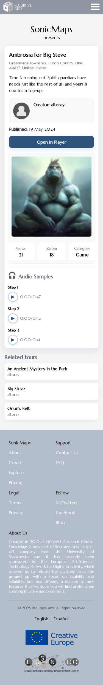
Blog (60, 522)
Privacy (16, 512)
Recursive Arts (8, 6)
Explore (16, 472)
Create (16, 462)
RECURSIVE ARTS (23, 7)
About (15, 452)
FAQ (60, 462)
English (41, 618)
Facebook (65, 512)
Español (61, 618)
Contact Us (67, 452)
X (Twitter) (66, 502)
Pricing (16, 482)
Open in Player (51, 142)
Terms (15, 502)
